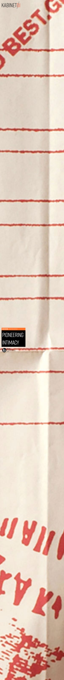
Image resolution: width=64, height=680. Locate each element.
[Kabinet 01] (11, 5)
